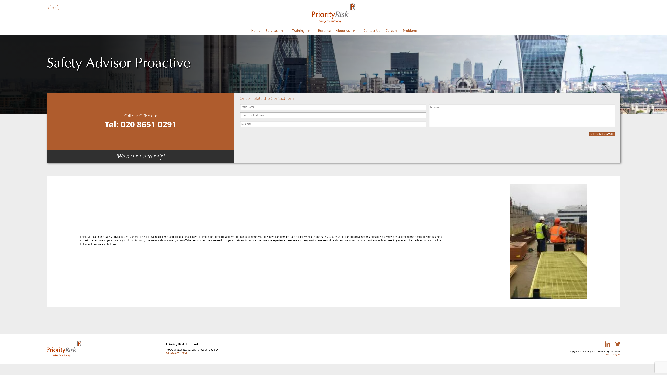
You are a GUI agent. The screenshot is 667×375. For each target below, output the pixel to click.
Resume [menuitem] (324, 30)
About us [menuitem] (342, 31)
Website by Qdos (612, 354)
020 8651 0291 (176, 353)
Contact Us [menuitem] (371, 30)
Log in (54, 7)
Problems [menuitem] (410, 30)
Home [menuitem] (256, 30)
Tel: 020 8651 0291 (140, 124)
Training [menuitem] (297, 31)
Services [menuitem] (271, 31)
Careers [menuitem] (391, 30)
